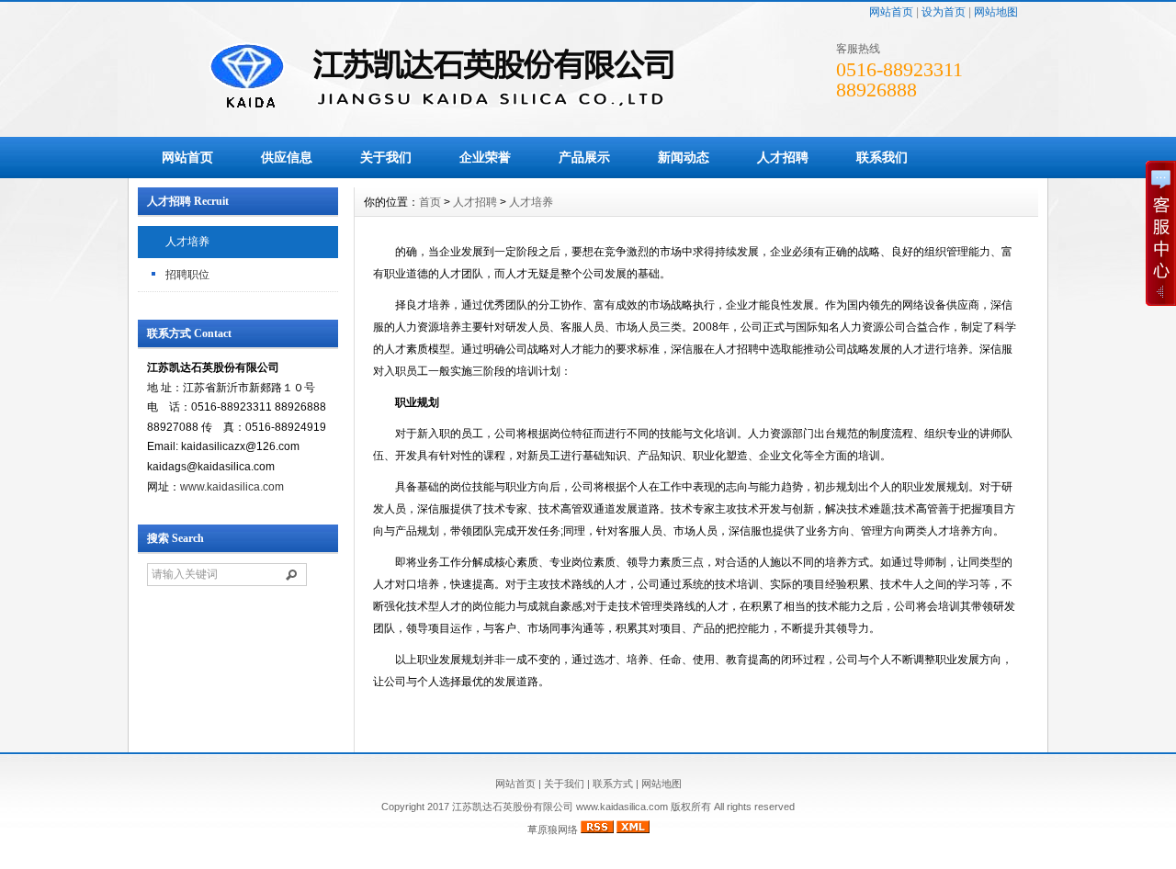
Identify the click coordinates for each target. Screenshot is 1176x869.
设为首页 (944, 12)
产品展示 (584, 157)
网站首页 (891, 12)
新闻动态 (683, 157)
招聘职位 (187, 274)
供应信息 (286, 157)
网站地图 (996, 12)
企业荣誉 (485, 157)
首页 (430, 202)
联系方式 (613, 783)
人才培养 (187, 241)
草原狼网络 (552, 829)
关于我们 (386, 157)
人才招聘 (782, 157)
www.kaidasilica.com (232, 486)
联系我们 (882, 157)
